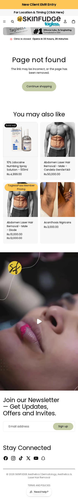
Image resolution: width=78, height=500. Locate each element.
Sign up (63, 426)
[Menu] (4, 21)
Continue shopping (39, 86)
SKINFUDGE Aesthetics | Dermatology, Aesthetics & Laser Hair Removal (43, 476)
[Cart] (73, 21)
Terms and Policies (39, 485)
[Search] (12, 21)
